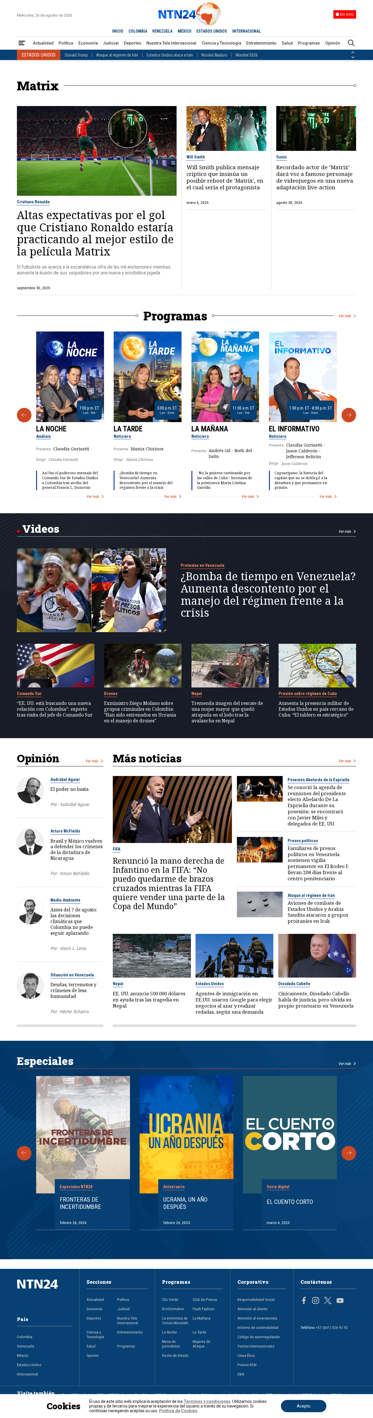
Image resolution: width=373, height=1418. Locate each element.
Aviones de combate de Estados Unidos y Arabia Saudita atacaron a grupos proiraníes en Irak (318, 912)
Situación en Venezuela (72, 975)
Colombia (24, 1336)
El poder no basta (69, 789)
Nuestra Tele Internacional (171, 43)
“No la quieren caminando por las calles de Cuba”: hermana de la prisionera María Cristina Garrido (224, 480)
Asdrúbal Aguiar (65, 779)
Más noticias (147, 758)
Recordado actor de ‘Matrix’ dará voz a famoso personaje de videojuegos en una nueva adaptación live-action (314, 177)
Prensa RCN (246, 1364)
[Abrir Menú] (22, 43)
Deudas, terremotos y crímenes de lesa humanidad (73, 990)
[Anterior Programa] (24, 415)
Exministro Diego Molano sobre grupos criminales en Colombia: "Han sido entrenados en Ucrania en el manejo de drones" (140, 712)
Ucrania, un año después (185, 1203)
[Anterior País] (353, 52)
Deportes (132, 43)
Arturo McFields (65, 831)
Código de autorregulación (258, 1336)
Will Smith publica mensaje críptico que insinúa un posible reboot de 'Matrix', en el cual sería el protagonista (224, 177)
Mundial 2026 (247, 55)
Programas (309, 43)
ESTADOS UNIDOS (211, 31)
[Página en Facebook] (303, 1301)
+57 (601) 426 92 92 (332, 1327)
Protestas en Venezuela (202, 565)
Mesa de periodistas (171, 1343)
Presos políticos (303, 840)
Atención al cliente (252, 1308)
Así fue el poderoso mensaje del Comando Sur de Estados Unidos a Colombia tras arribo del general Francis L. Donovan (70, 480)
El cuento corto (290, 1201)
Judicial (111, 43)
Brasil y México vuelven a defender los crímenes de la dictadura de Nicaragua (76, 849)
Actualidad (43, 43)
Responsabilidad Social (256, 1299)
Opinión (332, 43)
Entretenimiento (261, 43)
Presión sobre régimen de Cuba (308, 693)
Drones (110, 693)
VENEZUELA (162, 31)
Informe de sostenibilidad (258, 1327)
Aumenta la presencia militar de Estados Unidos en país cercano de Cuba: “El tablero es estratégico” (316, 709)
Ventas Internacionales (256, 1346)
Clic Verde (170, 1299)
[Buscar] (351, 43)
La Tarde (128, 429)
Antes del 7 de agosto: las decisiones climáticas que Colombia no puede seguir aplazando (73, 921)
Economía (88, 43)
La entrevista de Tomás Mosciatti (175, 1320)
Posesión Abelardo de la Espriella (318, 779)
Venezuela (25, 1346)
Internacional (27, 1374)
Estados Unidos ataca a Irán (170, 55)
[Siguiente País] (353, 57)
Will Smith (195, 157)
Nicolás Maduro (214, 55)
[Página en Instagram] (315, 1301)
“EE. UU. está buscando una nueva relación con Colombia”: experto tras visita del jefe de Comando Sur (55, 709)
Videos (40, 528)
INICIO (117, 31)
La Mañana (209, 429)
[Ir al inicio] (45, 1293)
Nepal (196, 693)
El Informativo (294, 429)
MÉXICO (184, 31)
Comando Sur (29, 693)
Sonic (281, 157)
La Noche (51, 429)
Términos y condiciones (207, 1401)
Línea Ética (246, 1355)
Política (66, 43)
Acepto (304, 1406)
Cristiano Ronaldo (33, 201)
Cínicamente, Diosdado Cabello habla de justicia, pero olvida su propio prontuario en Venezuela (315, 1000)
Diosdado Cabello (294, 983)
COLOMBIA (138, 31)
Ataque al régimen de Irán (117, 55)
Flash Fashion (203, 1308)
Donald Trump (76, 55)
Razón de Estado (175, 1355)
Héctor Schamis (74, 1011)
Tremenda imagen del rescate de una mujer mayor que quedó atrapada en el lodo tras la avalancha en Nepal (227, 712)
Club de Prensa (205, 1299)
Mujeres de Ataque (201, 1343)
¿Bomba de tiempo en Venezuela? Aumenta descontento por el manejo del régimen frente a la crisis (146, 480)
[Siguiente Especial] (349, 1153)
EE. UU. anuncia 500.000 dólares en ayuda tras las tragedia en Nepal (149, 1000)
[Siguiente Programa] (349, 415)
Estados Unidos (210, 983)
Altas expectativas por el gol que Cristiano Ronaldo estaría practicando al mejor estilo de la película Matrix (95, 233)
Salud (287, 43)
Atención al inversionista (257, 1318)
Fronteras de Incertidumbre (80, 1203)
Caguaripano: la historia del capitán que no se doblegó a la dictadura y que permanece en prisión (301, 480)
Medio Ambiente (65, 900)
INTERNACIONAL (246, 31)
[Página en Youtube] (340, 1301)
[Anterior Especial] (24, 1153)
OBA (240, 1374)
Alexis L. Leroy (73, 948)
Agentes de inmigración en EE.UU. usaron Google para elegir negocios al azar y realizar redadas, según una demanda (234, 1003)
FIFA (116, 849)
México (22, 1355)
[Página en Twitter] (328, 1301)
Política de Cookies (178, 1410)
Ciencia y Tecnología (221, 43)
